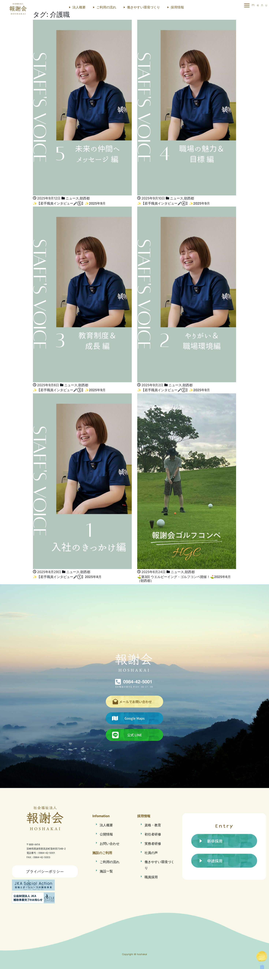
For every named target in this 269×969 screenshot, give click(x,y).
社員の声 (151, 853)
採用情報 (177, 7)
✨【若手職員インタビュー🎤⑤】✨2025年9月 (69, 203)
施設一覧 (106, 871)
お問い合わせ (109, 843)
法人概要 (79, 7)
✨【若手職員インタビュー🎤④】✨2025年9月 (173, 203)
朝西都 (85, 198)
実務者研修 (153, 843)
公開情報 (106, 834)
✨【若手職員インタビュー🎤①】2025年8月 (67, 577)
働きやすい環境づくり (143, 7)
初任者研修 (153, 834)
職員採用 (151, 877)
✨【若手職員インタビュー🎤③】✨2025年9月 (69, 390)
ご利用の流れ (106, 7)
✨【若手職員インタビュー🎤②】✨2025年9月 (173, 390)
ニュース (72, 198)
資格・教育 (153, 825)
